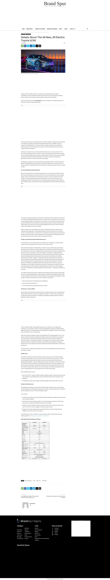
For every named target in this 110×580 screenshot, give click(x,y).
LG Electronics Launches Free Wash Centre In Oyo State (55, 497)
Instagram (56, 529)
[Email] (37, 46)
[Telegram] (34, 46)
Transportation (28, 34)
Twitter (56, 533)
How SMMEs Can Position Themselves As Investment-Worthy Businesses (30, 497)
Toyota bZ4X (44, 480)
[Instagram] (52, 530)
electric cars (38, 480)
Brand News (29, 28)
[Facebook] (25, 46)
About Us (72, 28)
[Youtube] (52, 534)
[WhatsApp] (22, 46)
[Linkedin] (31, 46)
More (66, 28)
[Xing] (31, 505)
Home (23, 28)
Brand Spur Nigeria (28, 480)
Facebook (56, 528)
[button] (87, 29)
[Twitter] (28, 46)
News (60, 28)
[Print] (40, 46)
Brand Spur (32, 503)
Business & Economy (40, 28)
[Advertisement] (55, 18)
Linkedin (56, 531)
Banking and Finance (52, 28)
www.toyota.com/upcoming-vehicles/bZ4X (39, 415)
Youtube (56, 534)
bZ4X (34, 480)
